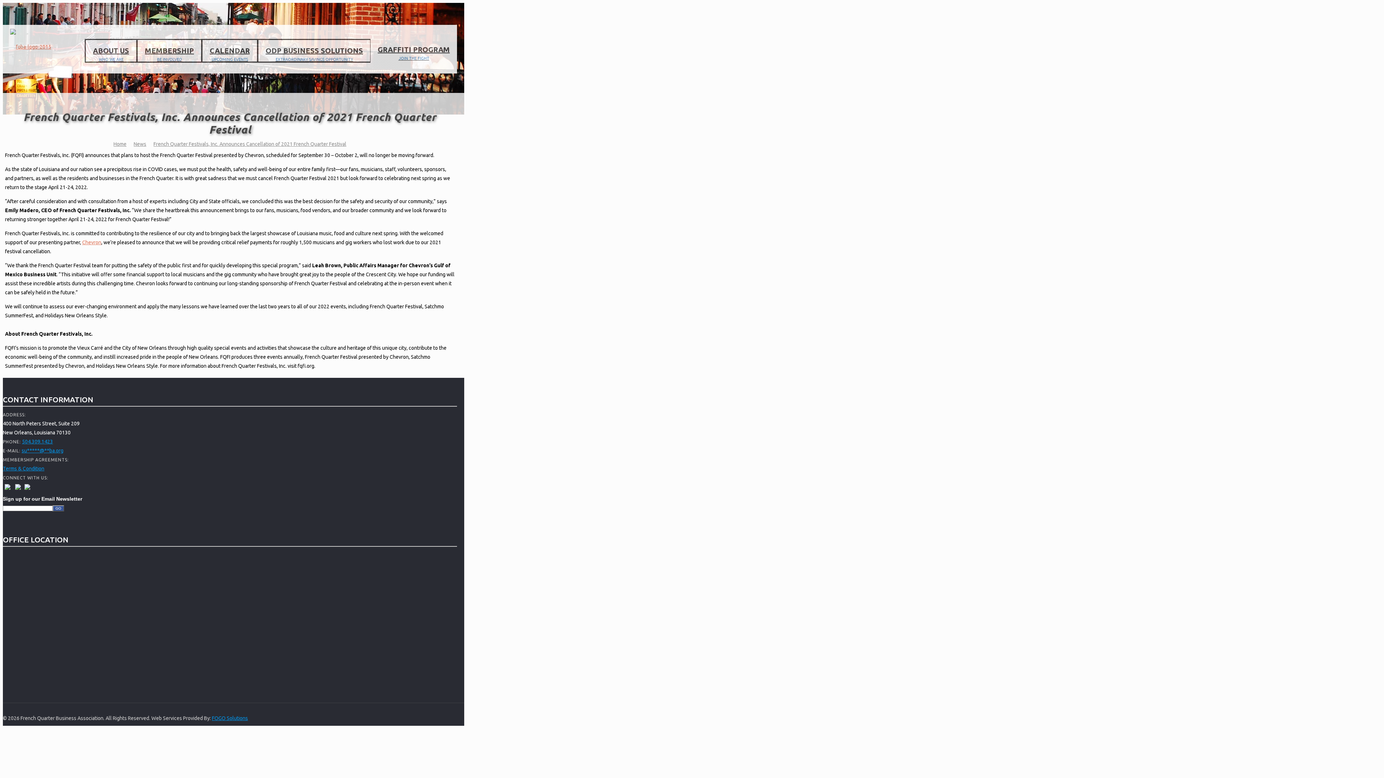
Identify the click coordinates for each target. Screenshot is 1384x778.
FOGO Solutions (230, 718)
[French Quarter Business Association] (30, 46)
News (140, 144)
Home (120, 144)
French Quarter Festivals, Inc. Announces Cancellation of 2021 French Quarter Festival (250, 144)
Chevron (91, 242)
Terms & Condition (23, 468)
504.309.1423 (37, 441)
